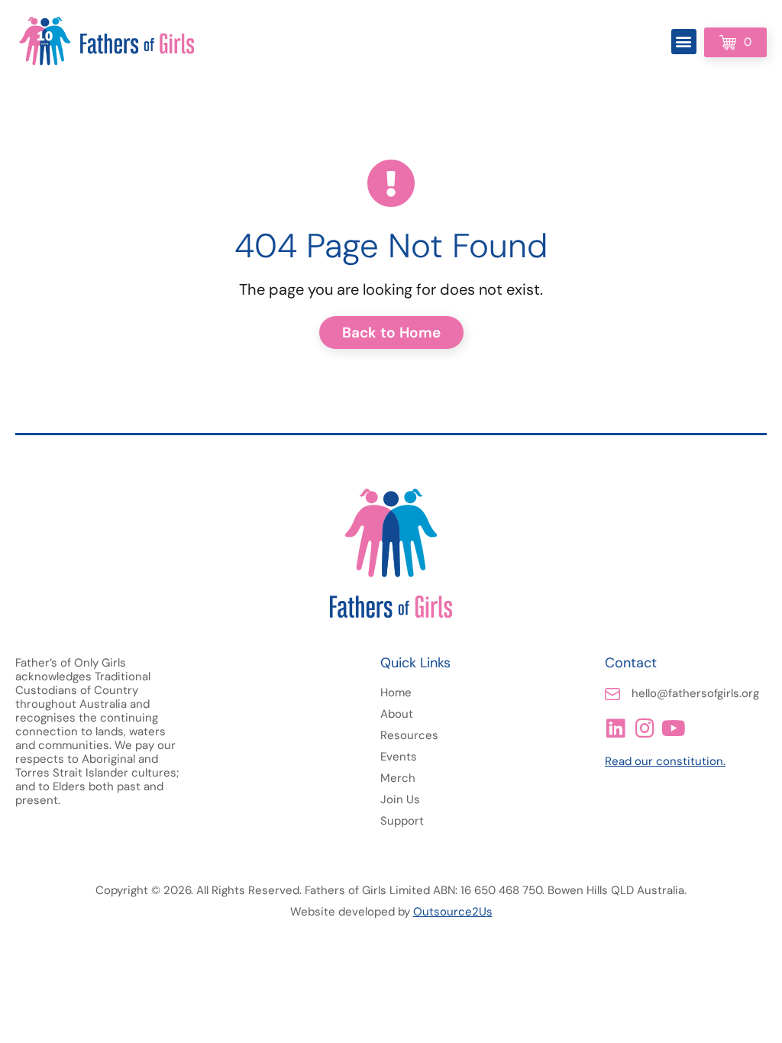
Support (402, 820)
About (396, 714)
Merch (397, 778)
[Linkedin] (615, 728)
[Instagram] (644, 728)
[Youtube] (673, 728)
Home (396, 692)
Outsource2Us (453, 911)
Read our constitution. (665, 761)
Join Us (400, 799)
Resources (409, 735)
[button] (683, 41)
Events (398, 756)
